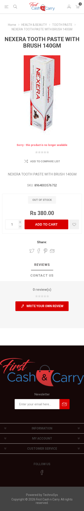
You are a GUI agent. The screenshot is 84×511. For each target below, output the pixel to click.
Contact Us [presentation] (42, 275)
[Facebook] (42, 472)
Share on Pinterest (45, 250)
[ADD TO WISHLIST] (74, 224)
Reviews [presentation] (42, 265)
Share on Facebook (38, 250)
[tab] (42, 265)
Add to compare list (45, 161)
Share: (42, 242)
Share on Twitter (32, 250)
